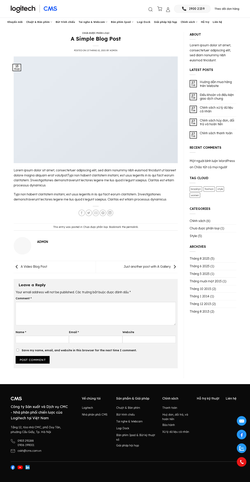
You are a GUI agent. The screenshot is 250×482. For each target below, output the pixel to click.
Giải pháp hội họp (165, 21)
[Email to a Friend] (96, 213)
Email (74, 332)
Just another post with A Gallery (147, 266)
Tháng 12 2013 (200, 304)
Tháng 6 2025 (200, 266)
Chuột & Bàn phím (38, 21)
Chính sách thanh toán (216, 133)
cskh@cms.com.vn (29, 450)
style (220, 188)
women (195, 195)
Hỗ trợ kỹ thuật (208, 398)
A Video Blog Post (33, 266)
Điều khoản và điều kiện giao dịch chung (217, 96)
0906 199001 (26, 445)
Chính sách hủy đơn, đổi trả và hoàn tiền (217, 122)
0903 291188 (26, 441)
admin (113, 50)
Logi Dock (143, 21)
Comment (24, 298)
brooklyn (196, 188)
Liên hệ (217, 21)
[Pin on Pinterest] (103, 213)
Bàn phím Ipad (121, 21)
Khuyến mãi (15, 21)
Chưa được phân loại (95, 33)
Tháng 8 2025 (200, 258)
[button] (150, 9)
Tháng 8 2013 (199, 311)
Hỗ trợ (205, 21)
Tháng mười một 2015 (206, 281)
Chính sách (188, 21)
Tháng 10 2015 (200, 289)
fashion (209, 188)
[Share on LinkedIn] (110, 213)
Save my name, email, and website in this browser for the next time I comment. (79, 350)
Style (193, 236)
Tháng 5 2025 (200, 274)
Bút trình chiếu (65, 21)
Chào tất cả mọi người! (210, 167)
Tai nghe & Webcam (92, 21)
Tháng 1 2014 (199, 296)
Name (21, 332)
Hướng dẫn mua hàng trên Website (216, 84)
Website (128, 332)
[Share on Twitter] (89, 213)
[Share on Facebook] (82, 213)
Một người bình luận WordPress (212, 161)
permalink (132, 226)
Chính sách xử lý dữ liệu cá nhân (216, 109)
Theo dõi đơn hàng (226, 9)
